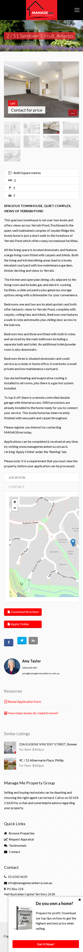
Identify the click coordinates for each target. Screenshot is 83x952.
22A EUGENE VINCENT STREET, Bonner (48, 744)
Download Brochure (24, 612)
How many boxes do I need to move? (32, 713)
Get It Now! (45, 944)
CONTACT (17, 487)
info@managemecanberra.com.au (30, 883)
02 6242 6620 (17, 876)
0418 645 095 (29, 667)
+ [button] (14, 501)
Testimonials (17, 845)
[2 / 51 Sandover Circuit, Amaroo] (41, 89)
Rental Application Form (24, 701)
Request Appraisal (21, 839)
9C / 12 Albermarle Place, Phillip (41, 760)
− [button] (14, 507)
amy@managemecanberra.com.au (40, 673)
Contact (14, 852)
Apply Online (19, 624)
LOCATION (17, 477)
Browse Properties (21, 833)
